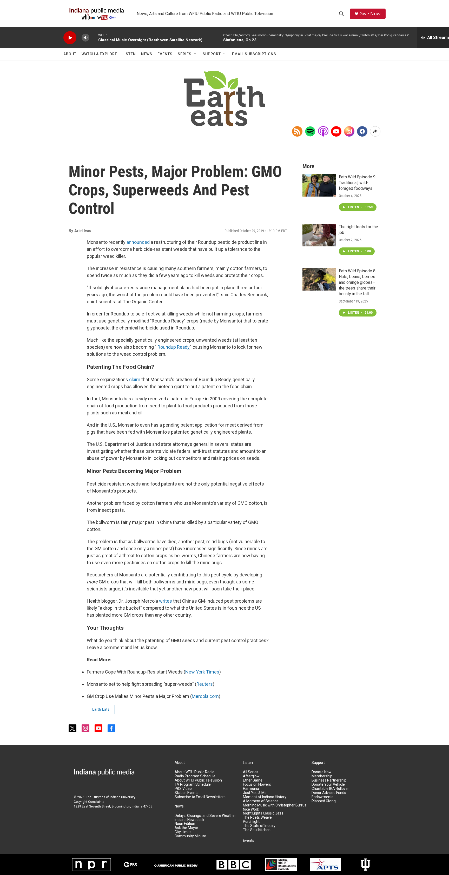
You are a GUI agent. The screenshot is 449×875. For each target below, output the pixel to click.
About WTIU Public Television (198, 780)
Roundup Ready (173, 347)
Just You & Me (255, 793)
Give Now (369, 13)
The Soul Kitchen (256, 830)
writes (165, 601)
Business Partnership (329, 780)
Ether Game (252, 780)
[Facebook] (362, 131)
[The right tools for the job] (319, 235)
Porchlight (251, 822)
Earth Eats (100, 709)
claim (134, 379)
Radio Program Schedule (195, 776)
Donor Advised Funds (329, 793)
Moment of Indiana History (264, 797)
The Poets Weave (257, 817)
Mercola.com (205, 696)
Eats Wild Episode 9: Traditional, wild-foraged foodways (357, 182)
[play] (70, 38)
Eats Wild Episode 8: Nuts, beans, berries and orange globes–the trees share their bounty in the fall (357, 282)
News (146, 54)
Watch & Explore (99, 54)
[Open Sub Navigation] (195, 54)
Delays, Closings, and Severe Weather (205, 816)
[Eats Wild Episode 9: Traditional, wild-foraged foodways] (319, 185)
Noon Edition (185, 824)
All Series (250, 772)
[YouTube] (336, 131)
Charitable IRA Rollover (330, 789)
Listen (129, 54)
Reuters (204, 684)
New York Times (202, 672)
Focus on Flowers (257, 784)
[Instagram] (349, 131)
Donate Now (322, 772)
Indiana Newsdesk (189, 820)
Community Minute (190, 836)
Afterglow (251, 776)
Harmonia (251, 789)
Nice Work (251, 809)
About (69, 54)
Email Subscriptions (254, 54)
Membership (322, 776)
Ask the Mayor (186, 828)
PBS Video (183, 789)
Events (165, 54)
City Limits (183, 832)
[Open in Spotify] (310, 131)
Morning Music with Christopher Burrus (274, 805)
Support (212, 54)
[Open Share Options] (375, 131)
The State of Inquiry (259, 826)
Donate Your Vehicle (328, 784)
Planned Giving (324, 801)
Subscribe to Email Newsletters (200, 797)
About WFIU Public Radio (194, 772)
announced (138, 242)
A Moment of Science (261, 801)
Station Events (187, 793)
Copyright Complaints (89, 802)
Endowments (322, 797)
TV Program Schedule (193, 784)
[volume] (85, 38)
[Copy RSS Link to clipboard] (297, 131)
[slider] (94, 37)
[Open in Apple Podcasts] (323, 131)
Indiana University (122, 797)
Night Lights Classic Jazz (263, 813)
